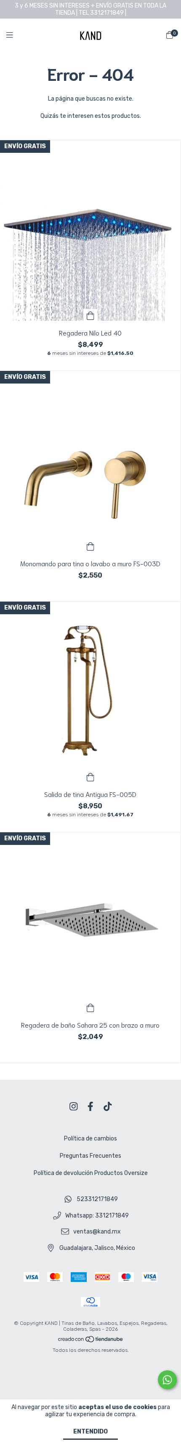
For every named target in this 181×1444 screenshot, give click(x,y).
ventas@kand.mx (97, 1232)
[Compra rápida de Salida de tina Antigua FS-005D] (90, 776)
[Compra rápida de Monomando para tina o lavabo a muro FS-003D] (90, 545)
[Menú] (14, 35)
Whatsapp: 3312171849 (97, 1215)
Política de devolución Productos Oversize (91, 1173)
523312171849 (97, 1199)
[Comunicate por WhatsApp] (167, 1379)
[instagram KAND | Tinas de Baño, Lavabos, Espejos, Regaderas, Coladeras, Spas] (74, 1106)
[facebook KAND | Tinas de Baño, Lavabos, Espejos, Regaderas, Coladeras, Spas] (90, 1106)
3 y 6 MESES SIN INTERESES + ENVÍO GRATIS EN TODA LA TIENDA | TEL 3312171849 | (90, 9)
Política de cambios (90, 1138)
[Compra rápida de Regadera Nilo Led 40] (90, 315)
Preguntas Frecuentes (90, 1155)
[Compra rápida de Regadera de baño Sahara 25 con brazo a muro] (90, 1007)
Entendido (90, 1431)
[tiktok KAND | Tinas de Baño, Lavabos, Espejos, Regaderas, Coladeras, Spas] (108, 1106)
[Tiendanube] (91, 1341)
